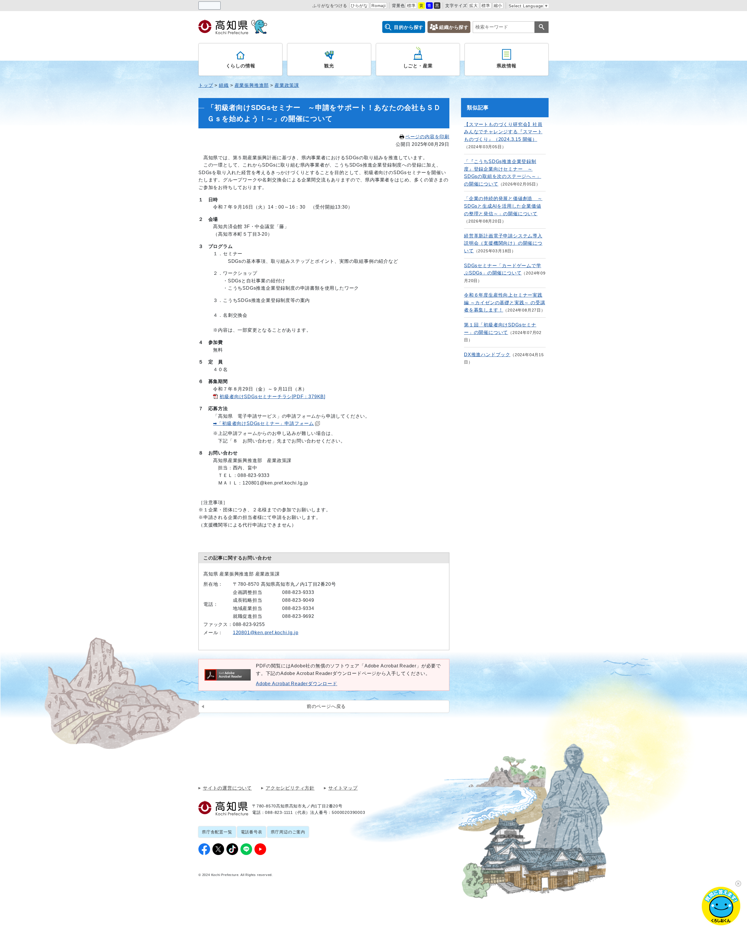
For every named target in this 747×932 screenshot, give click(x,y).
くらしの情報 (240, 65)
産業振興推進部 (252, 85)
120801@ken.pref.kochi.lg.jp (266, 632)
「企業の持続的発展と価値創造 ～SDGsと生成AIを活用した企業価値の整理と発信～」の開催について (503, 206)
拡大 (473, 5)
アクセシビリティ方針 (290, 788)
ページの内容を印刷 (427, 136)
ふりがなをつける (330, 5)
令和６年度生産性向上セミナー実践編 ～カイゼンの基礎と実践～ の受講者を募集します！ (504, 302)
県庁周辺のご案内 (288, 832)
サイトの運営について (227, 788)
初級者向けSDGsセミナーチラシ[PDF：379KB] (272, 396)
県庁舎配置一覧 (217, 832)
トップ (205, 85)
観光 (329, 65)
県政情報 (506, 65)
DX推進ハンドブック (487, 354)
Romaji (378, 5)
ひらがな (359, 5)
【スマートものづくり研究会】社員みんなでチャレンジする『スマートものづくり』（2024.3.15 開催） (503, 132)
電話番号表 (251, 832)
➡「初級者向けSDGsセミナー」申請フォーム (263, 423)
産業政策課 (287, 85)
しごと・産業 (418, 65)
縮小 (498, 5)
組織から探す (454, 27)
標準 (411, 5)
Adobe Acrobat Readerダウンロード (296, 683)
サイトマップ (343, 788)
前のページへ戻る (326, 706)
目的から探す (408, 27)
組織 (224, 85)
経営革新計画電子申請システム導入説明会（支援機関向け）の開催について (503, 243)
